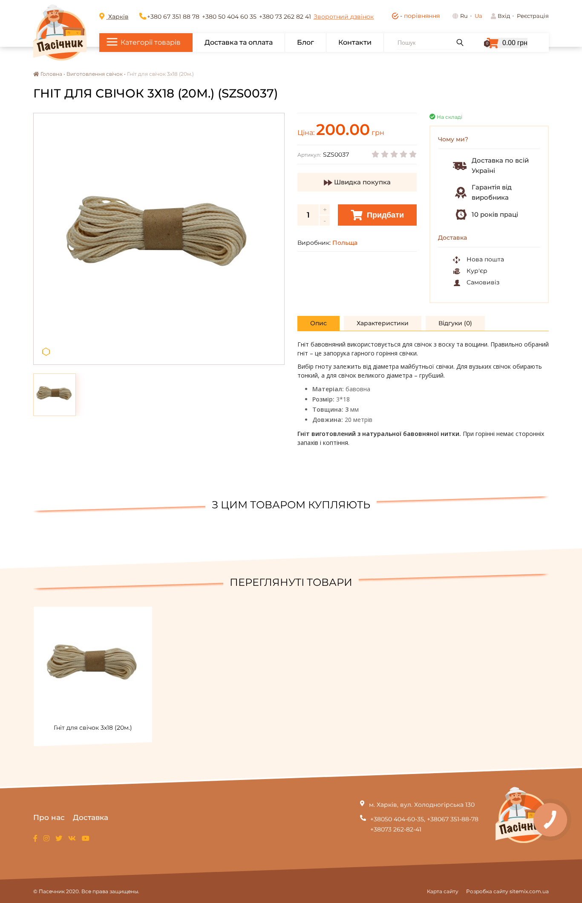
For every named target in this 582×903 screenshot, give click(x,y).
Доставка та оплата (239, 42)
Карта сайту (442, 891)
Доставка (90, 817)
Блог (305, 42)
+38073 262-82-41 (395, 829)
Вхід (504, 15)
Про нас (49, 817)
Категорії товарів (151, 42)
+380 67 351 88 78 (173, 16)
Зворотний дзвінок (344, 16)
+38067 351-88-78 (452, 819)
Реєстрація (533, 15)
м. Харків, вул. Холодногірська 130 (422, 804)
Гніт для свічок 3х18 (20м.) (93, 727)
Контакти (355, 42)
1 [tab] (46, 352)
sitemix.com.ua (529, 891)
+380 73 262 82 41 (285, 16)
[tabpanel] (159, 238)
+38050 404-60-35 (397, 819)
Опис (318, 323)
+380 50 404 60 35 (229, 16)
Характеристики (383, 323)
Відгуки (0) (455, 323)
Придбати (384, 215)
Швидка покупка (361, 182)
